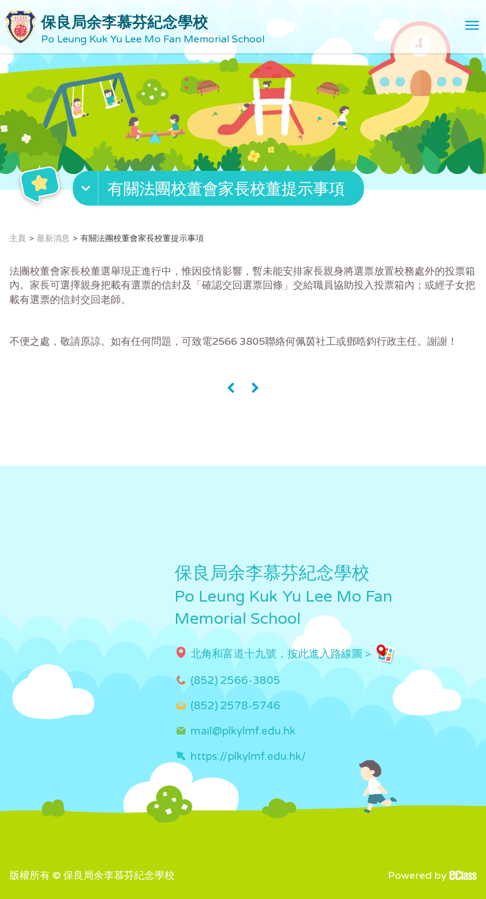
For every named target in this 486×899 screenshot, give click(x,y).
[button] (220, 191)
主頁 (17, 238)
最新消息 (53, 238)
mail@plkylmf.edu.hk (243, 731)
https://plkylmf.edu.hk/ (248, 756)
